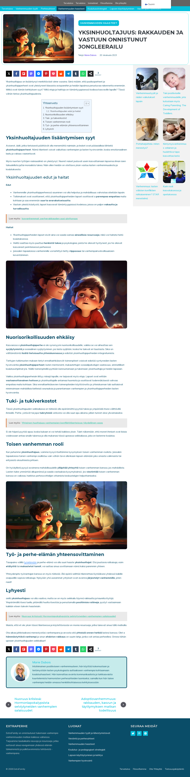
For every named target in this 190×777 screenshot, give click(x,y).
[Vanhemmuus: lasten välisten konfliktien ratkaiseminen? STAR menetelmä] (147, 172)
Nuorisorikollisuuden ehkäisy (59, 114)
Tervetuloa (68, 3)
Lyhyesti (49, 128)
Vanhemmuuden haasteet (71, 8)
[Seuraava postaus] (123, 704)
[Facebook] (16, 74)
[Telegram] (68, 74)
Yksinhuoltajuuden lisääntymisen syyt (64, 107)
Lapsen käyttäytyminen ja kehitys (85, 755)
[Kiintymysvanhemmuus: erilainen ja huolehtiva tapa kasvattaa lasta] (174, 130)
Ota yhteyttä (120, 3)
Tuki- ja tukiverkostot (56, 118)
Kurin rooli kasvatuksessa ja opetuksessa (172, 190)
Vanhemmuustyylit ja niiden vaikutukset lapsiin (147, 97)
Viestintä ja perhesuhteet (81, 738)
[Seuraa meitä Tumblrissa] (145, 733)
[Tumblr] (76, 74)
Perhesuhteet (48, 8)
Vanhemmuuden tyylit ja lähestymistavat (89, 733)
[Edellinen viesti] (8, 704)
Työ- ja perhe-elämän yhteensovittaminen (67, 125)
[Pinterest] (46, 74)
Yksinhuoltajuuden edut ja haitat (65, 111)
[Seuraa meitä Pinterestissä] (139, 733)
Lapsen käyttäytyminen (122, 8)
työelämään (30, 562)
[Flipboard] (24, 74)
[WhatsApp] (83, 74)
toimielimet (93, 3)
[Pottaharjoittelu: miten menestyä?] (147, 130)
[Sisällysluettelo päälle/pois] (85, 103)
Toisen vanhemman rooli (57, 121)
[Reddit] (61, 74)
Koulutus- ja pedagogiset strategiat (86, 749)
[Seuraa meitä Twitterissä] (133, 733)
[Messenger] (39, 74)
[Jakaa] (91, 74)
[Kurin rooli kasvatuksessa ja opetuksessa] (174, 172)
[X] (9, 74)
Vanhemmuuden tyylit (27, 8)
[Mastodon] (31, 74)
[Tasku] (53, 74)
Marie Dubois (90, 55)
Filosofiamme (106, 3)
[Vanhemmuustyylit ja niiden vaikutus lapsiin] (147, 79)
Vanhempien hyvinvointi (149, 8)
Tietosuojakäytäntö (174, 769)
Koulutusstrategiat (97, 8)
